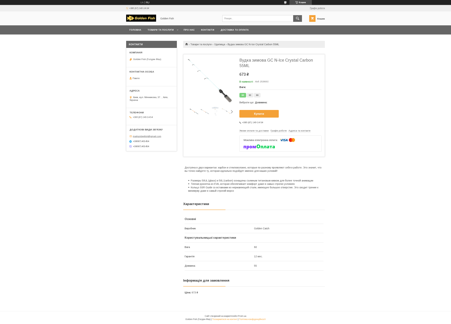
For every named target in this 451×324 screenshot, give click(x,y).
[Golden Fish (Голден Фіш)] (141, 20)
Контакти (207, 30)
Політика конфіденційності (252, 319)
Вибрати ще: (253, 102)
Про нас (189, 30)
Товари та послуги (160, 30)
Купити (259, 113)
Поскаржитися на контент (224, 319)
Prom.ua (242, 316)
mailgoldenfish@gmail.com (147, 136)
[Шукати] (297, 18)
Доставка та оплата (235, 30)
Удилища (219, 44)
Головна (135, 30)
